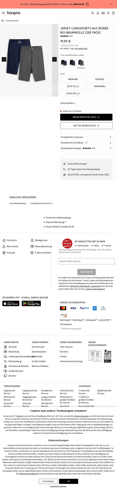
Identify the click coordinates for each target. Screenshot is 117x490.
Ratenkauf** (79, 320)
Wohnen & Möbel (40, 366)
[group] (26, 60)
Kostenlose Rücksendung (58, 217)
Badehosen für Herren (104, 392)
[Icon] (87, 4)
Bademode (37, 356)
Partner (19, 416)
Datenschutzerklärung (95, 289)
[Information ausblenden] (111, 4)
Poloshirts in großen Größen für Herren (67, 400)
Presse (63, 356)
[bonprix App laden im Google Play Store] (31, 303)
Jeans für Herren (26, 405)
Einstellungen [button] (48, 481)
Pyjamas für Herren (9, 392)
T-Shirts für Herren (84, 392)
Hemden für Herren (47, 405)
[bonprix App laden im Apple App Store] (10, 303)
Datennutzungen (82, 416)
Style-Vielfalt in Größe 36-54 (60, 226)
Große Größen (39, 361)
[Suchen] (92, 13)
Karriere (64, 351)
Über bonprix (66, 346)
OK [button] (68, 481)
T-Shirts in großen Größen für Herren (86, 400)
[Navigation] (3, 13)
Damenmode (38, 346)
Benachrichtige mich (84, 117)
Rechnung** (66, 320)
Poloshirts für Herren (66, 392)
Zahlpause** (92, 320)
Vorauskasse (66, 324)
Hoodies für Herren (46, 392)
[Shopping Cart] (113, 13)
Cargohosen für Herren (29, 392)
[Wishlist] (108, 13)
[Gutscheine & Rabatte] (103, 13)
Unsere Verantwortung (71, 361)
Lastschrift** (105, 320)
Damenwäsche (39, 351)
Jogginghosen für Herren (29, 398)
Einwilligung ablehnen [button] (58, 486)
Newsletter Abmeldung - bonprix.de (85, 286)
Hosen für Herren (8, 405)
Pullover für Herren (9, 398)
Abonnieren (86, 272)
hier (103, 427)
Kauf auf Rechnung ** (56, 222)
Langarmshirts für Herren (48, 398)
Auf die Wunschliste (84, 125)
